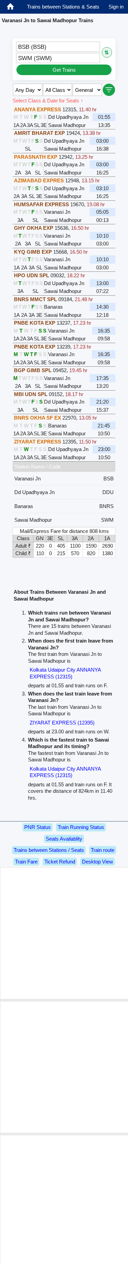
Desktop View (97, 862)
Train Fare (26, 862)
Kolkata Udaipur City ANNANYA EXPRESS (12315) (65, 673)
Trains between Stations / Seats (49, 850)
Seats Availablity (64, 839)
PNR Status (37, 827)
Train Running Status (81, 827)
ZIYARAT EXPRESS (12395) (62, 723)
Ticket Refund (59, 862)
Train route (102, 850)
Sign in (116, 7)
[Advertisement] (64, 933)
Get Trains (64, 70)
